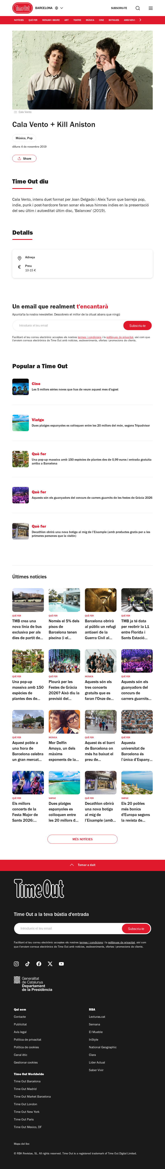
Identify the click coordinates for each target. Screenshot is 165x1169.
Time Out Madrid (25, 1089)
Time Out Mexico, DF (28, 1127)
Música (90, 20)
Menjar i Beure (51, 20)
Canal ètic (20, 1055)
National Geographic (103, 1047)
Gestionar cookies (26, 1063)
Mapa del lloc (22, 1144)
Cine (101, 20)
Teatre (77, 20)
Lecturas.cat (97, 1017)
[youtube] (61, 963)
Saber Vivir (96, 1070)
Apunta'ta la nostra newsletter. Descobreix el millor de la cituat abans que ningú (66, 314)
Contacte (20, 1017)
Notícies (19, 20)
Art (66, 20)
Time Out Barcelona (27, 1081)
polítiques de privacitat (119, 337)
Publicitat (20, 1024)
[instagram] (16, 963)
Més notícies (82, 839)
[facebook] (38, 963)
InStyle (93, 1040)
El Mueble (96, 1032)
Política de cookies (26, 1047)
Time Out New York (26, 1112)
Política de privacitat (27, 1040)
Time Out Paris (24, 1119)
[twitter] (50, 963)
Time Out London (25, 1104)
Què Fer (33, 20)
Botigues (114, 20)
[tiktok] (27, 963)
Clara (92, 1055)
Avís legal (20, 1032)
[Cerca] (137, 8)
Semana (94, 1024)
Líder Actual (97, 1063)
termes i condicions (89, 337)
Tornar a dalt (86, 865)
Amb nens (129, 20)
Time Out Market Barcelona (32, 1097)
